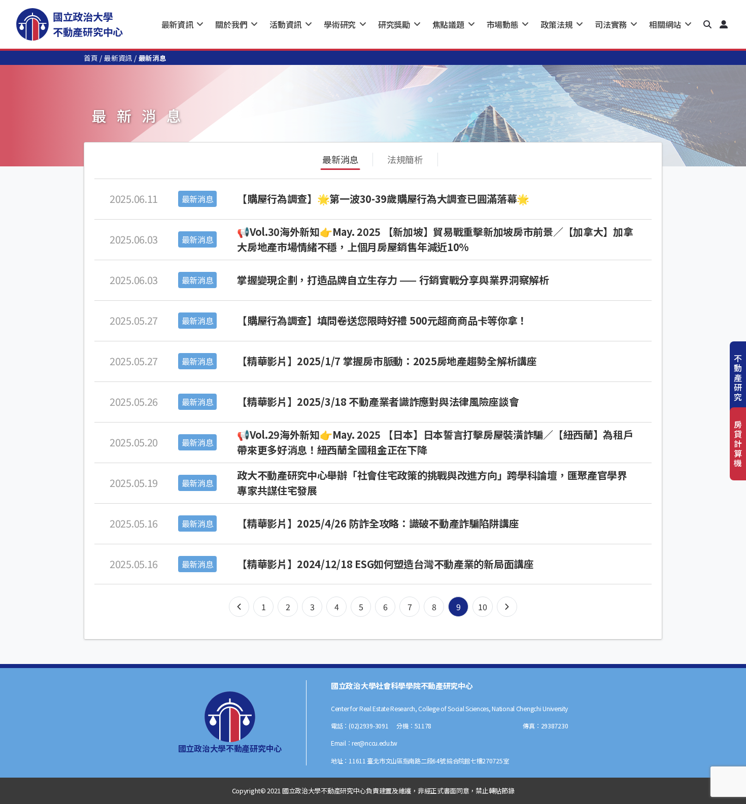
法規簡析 (405, 159)
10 (482, 607)
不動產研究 (738, 377)
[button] (707, 24)
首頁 (90, 58)
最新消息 (340, 159)
